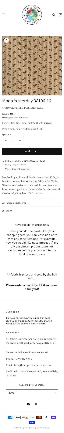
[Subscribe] (54, 392)
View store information (17, 169)
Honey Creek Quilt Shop (28, 428)
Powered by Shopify (43, 428)
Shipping (6, 118)
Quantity (6, 134)
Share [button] (9, 210)
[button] (3, 15)
